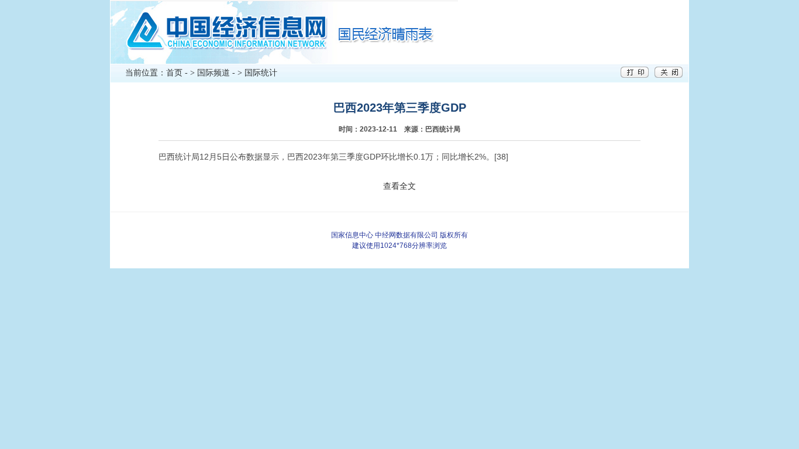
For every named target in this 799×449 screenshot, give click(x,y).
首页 (174, 72)
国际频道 (213, 72)
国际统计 (260, 72)
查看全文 (399, 186)
